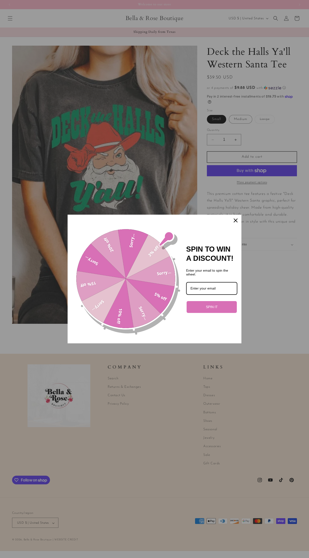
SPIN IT (212, 307)
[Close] (235, 220)
